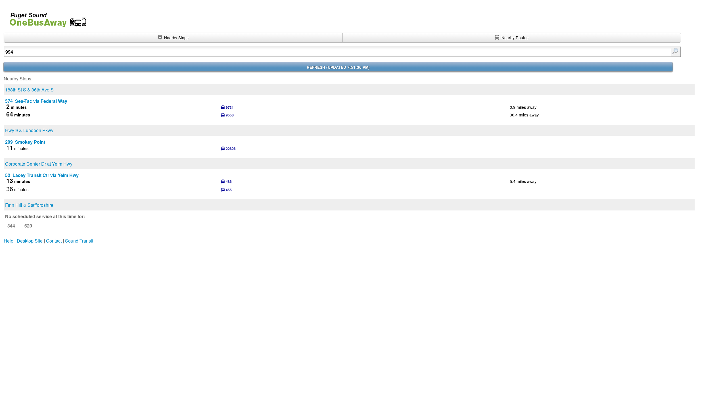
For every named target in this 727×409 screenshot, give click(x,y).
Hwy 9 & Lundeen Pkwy (29, 130)
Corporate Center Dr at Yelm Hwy (38, 163)
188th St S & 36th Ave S (29, 89)
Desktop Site (30, 240)
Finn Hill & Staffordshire (29, 205)
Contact (54, 240)
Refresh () (338, 67)
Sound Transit (79, 240)
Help (8, 240)
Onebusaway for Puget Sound (45, 17)
